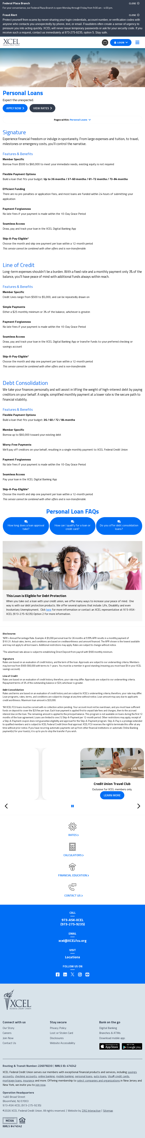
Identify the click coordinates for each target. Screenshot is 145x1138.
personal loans (83, 1076)
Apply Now (13, 108)
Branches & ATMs (110, 1033)
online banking (46, 1076)
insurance (28, 1080)
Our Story (8, 1028)
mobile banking (65, 1076)
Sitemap (108, 1110)
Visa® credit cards (118, 1076)
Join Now (8, 1038)
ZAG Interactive (91, 1110)
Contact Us (9, 1043)
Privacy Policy (58, 1028)
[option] (72, 774)
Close (135, 3)
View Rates (41, 108)
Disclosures (57, 1038)
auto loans (100, 1076)
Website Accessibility (62, 1043)
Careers (7, 1033)
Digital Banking (108, 1028)
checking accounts (26, 1076)
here (48, 609)
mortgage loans (12, 1080)
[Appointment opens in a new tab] (105, 42)
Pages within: (70, 119)
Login (120, 42)
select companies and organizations (98, 1080)
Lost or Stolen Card (61, 1033)
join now (40, 1085)
